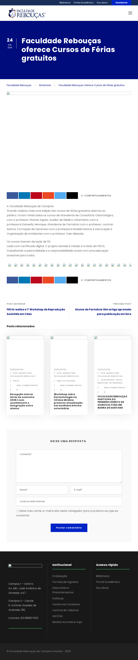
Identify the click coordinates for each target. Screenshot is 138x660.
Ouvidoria (121, 2)
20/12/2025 (104, 369)
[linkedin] (110, 651)
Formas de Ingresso (65, 582)
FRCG (16, 380)
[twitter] (115, 651)
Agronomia (108, 379)
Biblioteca (65, 2)
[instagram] (121, 651)
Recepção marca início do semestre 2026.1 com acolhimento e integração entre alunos (22, 401)
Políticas (58, 598)
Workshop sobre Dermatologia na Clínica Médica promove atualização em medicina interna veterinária (68, 401)
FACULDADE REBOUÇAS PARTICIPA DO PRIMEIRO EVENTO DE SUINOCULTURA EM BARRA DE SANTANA (112, 402)
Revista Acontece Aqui (67, 622)
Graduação (59, 576)
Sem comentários (27, 385)
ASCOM (57, 616)
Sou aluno (102, 2)
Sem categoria (66, 380)
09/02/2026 (16, 369)
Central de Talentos (65, 610)
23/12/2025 (60, 369)
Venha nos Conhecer (66, 604)
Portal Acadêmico (84, 2)
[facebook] (104, 651)
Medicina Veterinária (110, 382)
